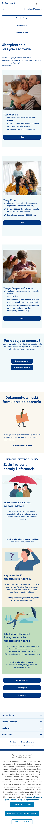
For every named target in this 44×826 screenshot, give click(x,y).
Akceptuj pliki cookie (22, 804)
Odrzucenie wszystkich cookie (22, 813)
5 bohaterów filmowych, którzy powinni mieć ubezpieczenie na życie (17, 637)
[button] (36, 3)
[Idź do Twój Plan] (22, 178)
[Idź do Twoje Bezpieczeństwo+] (22, 266)
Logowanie (5, 9)
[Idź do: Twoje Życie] (22, 92)
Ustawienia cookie (22, 822)
